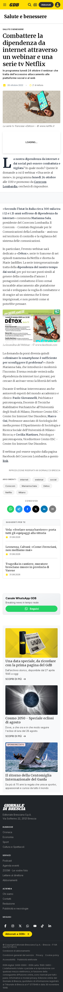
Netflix (8, 492)
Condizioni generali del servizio (18, 955)
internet (24, 479)
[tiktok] (42, 926)
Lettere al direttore (13, 875)
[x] (20, 926)
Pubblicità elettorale (27, 959)
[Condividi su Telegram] (19, 509)
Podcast (7, 860)
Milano (22, 492)
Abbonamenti (10, 880)
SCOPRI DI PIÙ (13, 679)
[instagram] (12, 926)
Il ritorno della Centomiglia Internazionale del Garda (28, 777)
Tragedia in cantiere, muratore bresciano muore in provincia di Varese (27, 567)
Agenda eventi (11, 865)
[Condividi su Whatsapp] (10, 509)
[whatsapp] (27, 926)
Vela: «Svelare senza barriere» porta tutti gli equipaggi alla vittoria (31, 531)
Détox (47, 486)
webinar (39, 479)
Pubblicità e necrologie (15, 908)
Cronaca (7, 832)
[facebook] (5, 926)
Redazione (9, 903)
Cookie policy (52, 955)
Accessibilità (9, 959)
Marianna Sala (29, 486)
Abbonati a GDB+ (15, 934)
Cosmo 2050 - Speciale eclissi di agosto (29, 720)
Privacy (39, 955)
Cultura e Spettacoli (13, 846)
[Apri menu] (4, 4)
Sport (6, 842)
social (53, 479)
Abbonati (46, 4)
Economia (8, 837)
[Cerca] (30, 4)
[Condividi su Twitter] (35, 509)
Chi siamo (8, 893)
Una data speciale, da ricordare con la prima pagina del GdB (30, 663)
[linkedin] (49, 926)
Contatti (7, 898)
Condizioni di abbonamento (16, 951)
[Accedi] (57, 4)
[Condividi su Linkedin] (44, 509)
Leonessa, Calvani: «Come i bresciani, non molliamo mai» (31, 548)
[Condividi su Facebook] (27, 509)
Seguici (34, 608)
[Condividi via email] (52, 509)
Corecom (10, 486)
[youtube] (35, 926)
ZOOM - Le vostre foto (15, 870)
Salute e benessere (13, 29)
